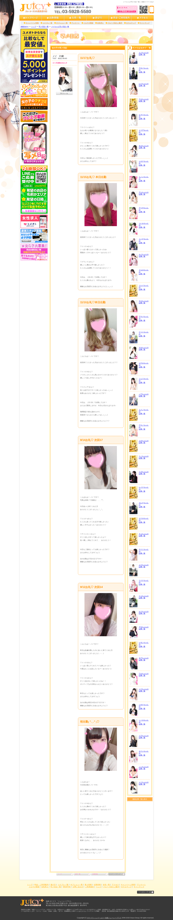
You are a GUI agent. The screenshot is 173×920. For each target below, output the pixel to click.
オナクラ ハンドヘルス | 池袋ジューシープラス (104, 918)
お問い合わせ (78, 887)
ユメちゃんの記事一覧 (144, 53)
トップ (33, 27)
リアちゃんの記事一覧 (144, 737)
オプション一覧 (62, 23)
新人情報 (88, 885)
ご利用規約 (89, 887)
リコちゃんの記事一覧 (144, 597)
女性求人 (100, 23)
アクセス (115, 885)
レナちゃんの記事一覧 (144, 85)
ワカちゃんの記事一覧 (144, 674)
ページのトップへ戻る (116, 874)
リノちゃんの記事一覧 (144, 457)
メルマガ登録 (88, 23)
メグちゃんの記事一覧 (144, 690)
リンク (98, 887)
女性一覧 (77, 874)
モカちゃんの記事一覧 (144, 147)
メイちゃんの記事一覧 (144, 783)
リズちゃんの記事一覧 (144, 473)
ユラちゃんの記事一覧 (144, 566)
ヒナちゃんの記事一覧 (144, 612)
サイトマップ (144, 23)
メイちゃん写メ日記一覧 (60, 27)
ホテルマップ (131, 23)
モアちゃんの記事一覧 (144, 659)
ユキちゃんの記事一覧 (144, 442)
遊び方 (53, 885)
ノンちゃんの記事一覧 (144, 768)
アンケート (75, 23)
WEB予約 (67, 887)
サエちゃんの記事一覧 (144, 302)
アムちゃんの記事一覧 (144, 193)
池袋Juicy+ (25, 27)
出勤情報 (95, 874)
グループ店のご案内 (115, 23)
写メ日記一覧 (44, 27)
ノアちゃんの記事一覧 (144, 395)
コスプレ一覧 (47, 23)
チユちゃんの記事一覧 (144, 535)
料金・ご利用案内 (41, 885)
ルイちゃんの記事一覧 (144, 255)
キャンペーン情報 (32, 23)
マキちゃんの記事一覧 (144, 348)
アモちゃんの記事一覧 (144, 628)
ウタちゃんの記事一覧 (144, 100)
